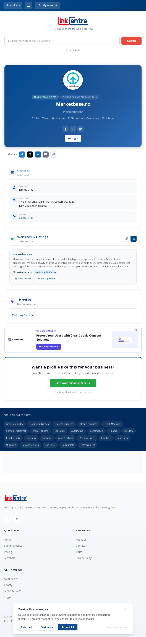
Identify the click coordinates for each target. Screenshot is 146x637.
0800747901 (26, 217)
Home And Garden (39, 423)
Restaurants (68, 444)
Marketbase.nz (22, 254)
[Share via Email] (46, 154)
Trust (79, 552)
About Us (81, 539)
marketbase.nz (24, 272)
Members (9, 558)
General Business (64, 423)
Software (46, 438)
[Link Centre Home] (73, 21)
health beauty (13, 438)
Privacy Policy (84, 558)
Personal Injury (87, 438)
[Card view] (127, 239)
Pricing (8, 552)
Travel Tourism (40, 430)
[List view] (134, 239)
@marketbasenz (73, 111)
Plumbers (106, 438)
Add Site (15, 5)
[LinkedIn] (73, 129)
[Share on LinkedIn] (38, 154)
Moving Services (31, 444)
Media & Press (12, 591)
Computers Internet (16, 430)
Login (75, 138)
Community (11, 578)
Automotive (77, 430)
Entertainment (88, 444)
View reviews (25, 278)
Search (131, 40)
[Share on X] (30, 154)
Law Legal (50, 444)
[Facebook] (65, 129)
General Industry (14, 423)
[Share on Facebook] (22, 154)
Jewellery (128, 430)
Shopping (11, 444)
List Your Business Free (71, 383)
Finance (113, 430)
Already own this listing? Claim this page (73, 392)
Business (31, 438)
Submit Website (13, 545)
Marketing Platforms (23, 315)
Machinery (123, 438)
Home (7, 539)
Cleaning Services (88, 423)
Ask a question (48, 278)
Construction (96, 430)
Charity (8, 585)
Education (60, 430)
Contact (80, 545)
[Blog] (80, 129)
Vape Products (65, 438)
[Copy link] (53, 154)
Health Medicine (112, 423)
